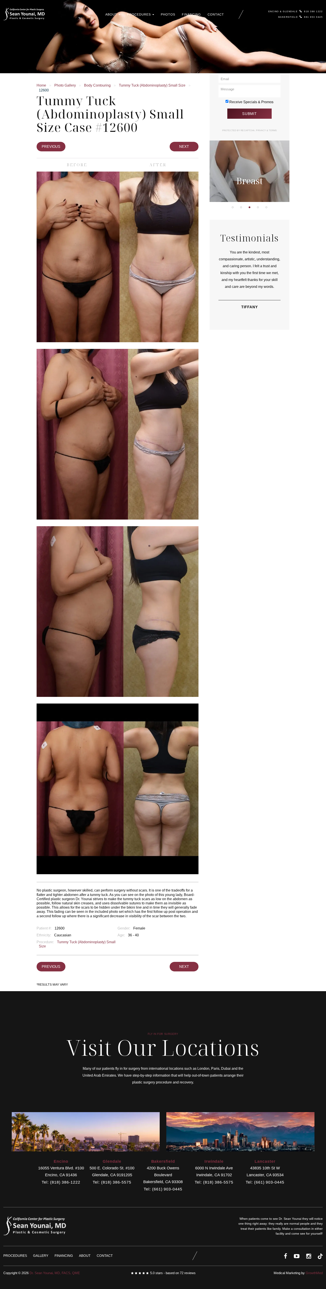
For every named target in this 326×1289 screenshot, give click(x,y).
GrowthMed (314, 1273)
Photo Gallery (65, 85)
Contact (216, 14)
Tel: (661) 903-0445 (163, 1189)
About (111, 14)
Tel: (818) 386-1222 (61, 1182)
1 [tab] (233, 207)
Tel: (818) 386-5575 (112, 1182)
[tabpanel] (249, 143)
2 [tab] (241, 207)
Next (184, 146)
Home (41, 85)
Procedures (139, 14)
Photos (168, 14)
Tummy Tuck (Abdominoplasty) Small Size (152, 85)
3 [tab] (249, 207)
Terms (272, 130)
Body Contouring (97, 85)
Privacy (261, 130)
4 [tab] (258, 207)
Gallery (40, 1255)
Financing (191, 14)
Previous (51, 146)
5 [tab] (266, 207)
